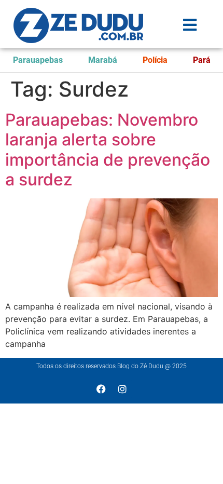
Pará (202, 60)
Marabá (102, 60)
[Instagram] (122, 389)
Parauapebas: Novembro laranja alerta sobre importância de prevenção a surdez (107, 150)
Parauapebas (38, 60)
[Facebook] (101, 389)
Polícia (155, 60)
